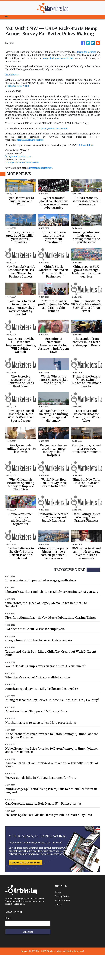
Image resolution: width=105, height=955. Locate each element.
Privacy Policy (62, 896)
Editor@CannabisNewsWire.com (22, 162)
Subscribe (28, 931)
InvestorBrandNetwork (40, 168)
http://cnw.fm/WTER (18, 86)
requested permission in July (58, 58)
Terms (58, 892)
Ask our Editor (86, 145)
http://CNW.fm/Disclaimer (30, 140)
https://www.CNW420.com (54, 128)
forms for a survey (86, 52)
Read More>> (12, 74)
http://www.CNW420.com (18, 156)
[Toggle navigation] (6, 17)
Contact (58, 904)
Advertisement (62, 900)
